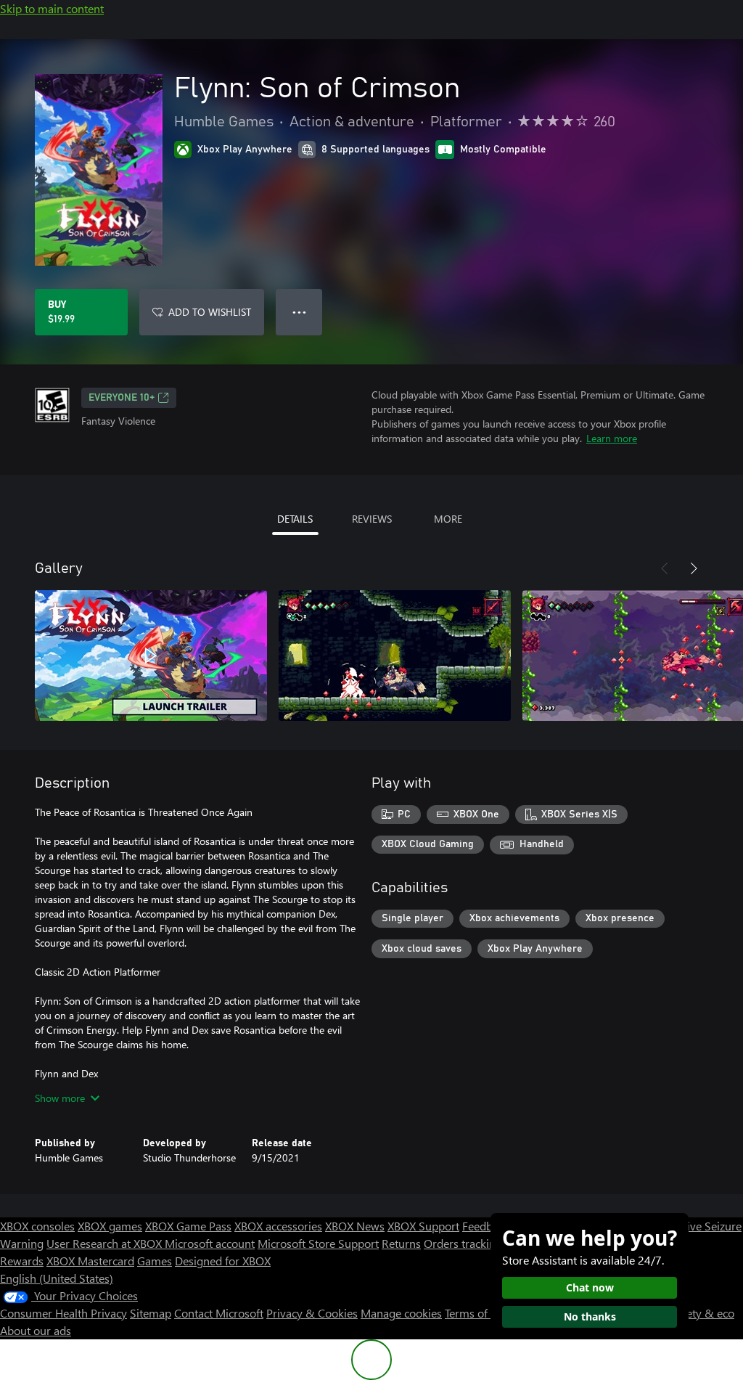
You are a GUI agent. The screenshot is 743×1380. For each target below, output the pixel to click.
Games (154, 1260)
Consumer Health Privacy (63, 1312)
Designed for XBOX (223, 1260)
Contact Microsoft (218, 1312)
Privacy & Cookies (312, 1312)
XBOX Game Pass (188, 1225)
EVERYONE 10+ (122, 398)
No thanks (590, 1316)
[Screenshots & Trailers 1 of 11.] (151, 655)
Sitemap (150, 1312)
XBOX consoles (37, 1225)
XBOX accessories (278, 1225)
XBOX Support (423, 1225)
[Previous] (664, 568)
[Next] (693, 568)
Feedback (485, 1225)
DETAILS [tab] (295, 519)
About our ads (35, 1330)
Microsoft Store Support (318, 1243)
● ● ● (299, 312)
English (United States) (56, 1278)
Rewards (22, 1260)
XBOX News (355, 1225)
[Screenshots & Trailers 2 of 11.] (395, 655)
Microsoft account (210, 1243)
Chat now (590, 1287)
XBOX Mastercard (90, 1260)
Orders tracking (463, 1243)
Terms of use (476, 1312)
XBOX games (110, 1225)
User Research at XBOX (105, 1243)
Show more (60, 1098)
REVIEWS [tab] (372, 519)
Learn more (611, 438)
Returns (401, 1243)
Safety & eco (702, 1312)
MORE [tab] (448, 519)
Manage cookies (401, 1312)
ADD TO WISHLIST (209, 312)
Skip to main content (52, 8)
